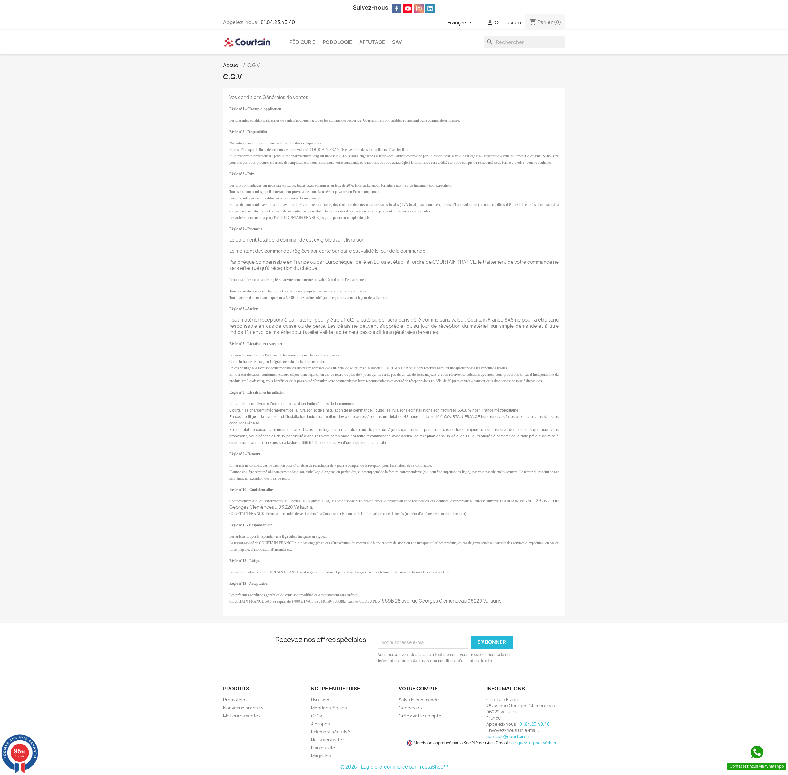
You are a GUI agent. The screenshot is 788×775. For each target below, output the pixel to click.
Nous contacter (327, 740)
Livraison (320, 700)
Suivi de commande (419, 700)
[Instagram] (419, 8)
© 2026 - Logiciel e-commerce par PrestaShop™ (394, 767)
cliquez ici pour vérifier (534, 742)
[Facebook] (396, 8)
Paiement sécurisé (330, 732)
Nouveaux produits (243, 708)
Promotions (235, 700)
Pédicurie (302, 42)
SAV (397, 42)
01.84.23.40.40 (278, 22)
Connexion (410, 708)
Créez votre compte (420, 716)
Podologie (337, 42)
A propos (320, 724)
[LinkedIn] (430, 8)
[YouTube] (407, 8)
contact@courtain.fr (507, 736)
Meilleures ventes (242, 716)
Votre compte (418, 688)
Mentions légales (329, 708)
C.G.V (316, 716)
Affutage (372, 42)
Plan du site (323, 748)
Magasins (321, 756)
